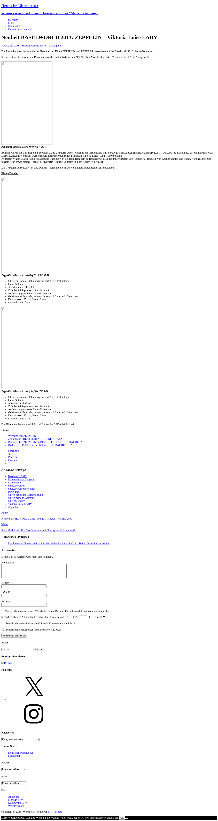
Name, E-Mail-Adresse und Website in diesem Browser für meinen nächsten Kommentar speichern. (58, 611)
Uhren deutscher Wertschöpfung (25, 494)
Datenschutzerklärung (20, 29)
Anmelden (13, 796)
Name (4, 582)
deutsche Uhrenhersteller (21, 488)
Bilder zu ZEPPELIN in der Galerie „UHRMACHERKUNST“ (42, 445)
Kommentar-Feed (17, 802)
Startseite (13, 19)
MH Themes (55, 811)
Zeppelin (56, 45)
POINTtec (13, 491)
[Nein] (126, 818)
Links (11, 22)
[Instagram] (33, 725)
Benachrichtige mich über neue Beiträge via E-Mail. (33, 629)
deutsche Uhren (16, 485)
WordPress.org (16, 805)
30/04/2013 (7, 45)
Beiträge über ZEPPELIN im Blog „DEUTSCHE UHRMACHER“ (45, 442)
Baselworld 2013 (17, 476)
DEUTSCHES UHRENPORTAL (32, 45)
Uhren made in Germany (21, 497)
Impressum (14, 26)
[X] (33, 699)
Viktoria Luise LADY (20, 504)
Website (5, 601)
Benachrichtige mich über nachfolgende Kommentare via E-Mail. (40, 623)
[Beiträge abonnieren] (8, 663)
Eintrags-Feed (15, 799)
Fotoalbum (14, 755)
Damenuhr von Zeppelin (21, 479)
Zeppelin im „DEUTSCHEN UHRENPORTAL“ (35, 438)
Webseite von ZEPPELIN (22, 435)
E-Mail (5, 592)
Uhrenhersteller (16, 500)
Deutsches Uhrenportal (20, 752)
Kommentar (7, 562)
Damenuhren (15, 482)
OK (122, 818)
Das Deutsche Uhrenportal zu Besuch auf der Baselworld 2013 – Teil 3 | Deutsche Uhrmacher (59, 543)
